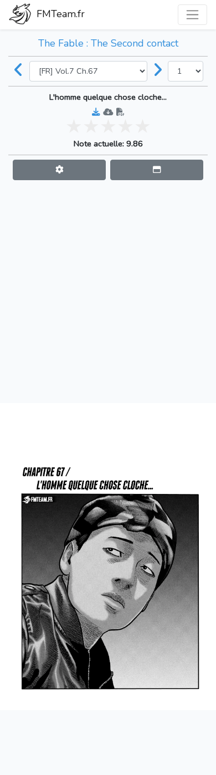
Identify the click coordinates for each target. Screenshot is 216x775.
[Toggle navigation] (192, 14)
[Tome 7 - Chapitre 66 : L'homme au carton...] (18, 71)
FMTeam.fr (59, 14)
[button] (59, 170)
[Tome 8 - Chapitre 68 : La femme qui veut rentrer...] (157, 71)
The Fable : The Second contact (108, 43)
